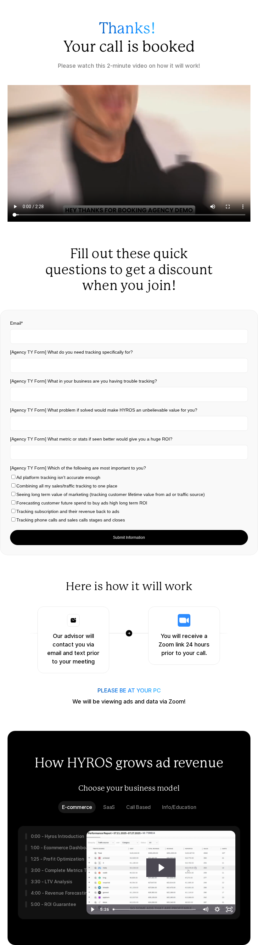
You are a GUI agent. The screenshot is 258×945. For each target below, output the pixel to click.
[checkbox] (129, 498)
